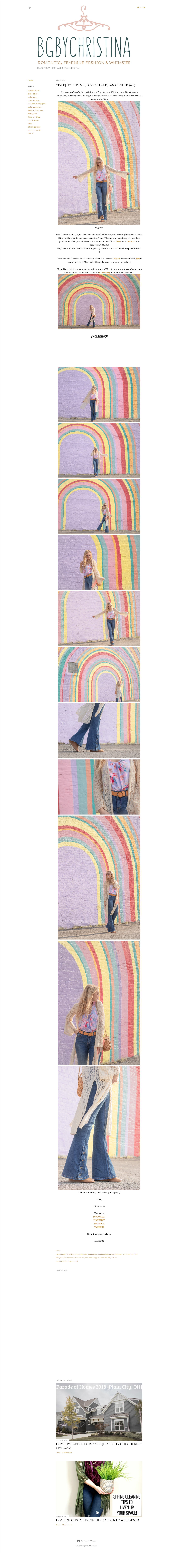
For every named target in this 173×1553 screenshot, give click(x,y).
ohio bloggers (34, 127)
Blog (40, 68)
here (137, 258)
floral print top (34, 117)
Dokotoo (131, 241)
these (118, 241)
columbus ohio (34, 107)
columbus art (34, 100)
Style (65, 68)
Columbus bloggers (36, 104)
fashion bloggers (35, 110)
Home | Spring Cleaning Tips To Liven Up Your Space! (97, 1520)
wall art (31, 133)
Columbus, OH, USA (70, 1261)
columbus (32, 97)
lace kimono (33, 120)
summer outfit (34, 130)
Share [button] (30, 80)
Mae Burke (93, 1546)
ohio (30, 123)
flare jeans (32, 114)
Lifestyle (74, 68)
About (47, 68)
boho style (32, 94)
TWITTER (99, 1227)
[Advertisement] (99, 1355)
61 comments (67, 1453)
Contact (56, 68)
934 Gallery (105, 272)
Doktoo (116, 258)
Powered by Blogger (88, 1541)
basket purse (34, 90)
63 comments (67, 1525)
